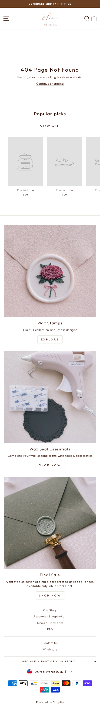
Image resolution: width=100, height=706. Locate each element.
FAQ (50, 629)
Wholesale (50, 649)
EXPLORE (50, 339)
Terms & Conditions (50, 623)
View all (50, 126)
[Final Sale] (50, 523)
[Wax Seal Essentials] (50, 397)
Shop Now (50, 465)
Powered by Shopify (50, 702)
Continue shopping (50, 83)
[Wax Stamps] (50, 271)
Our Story (50, 610)
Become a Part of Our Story (48, 661)
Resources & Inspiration (50, 616)
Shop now (50, 595)
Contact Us (50, 643)
